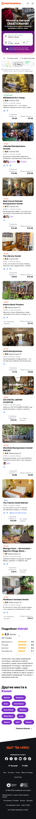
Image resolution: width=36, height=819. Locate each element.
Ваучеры (30, 800)
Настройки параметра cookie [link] (18, 810)
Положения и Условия (11, 800)
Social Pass (18, 777)
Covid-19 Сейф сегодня (19, 513)
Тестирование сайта (13, 805)
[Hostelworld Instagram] (15, 758)
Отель (5, 500)
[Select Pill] (28, 3)
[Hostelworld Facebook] (6, 758)
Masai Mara (8, 716)
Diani (6, 704)
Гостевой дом (8, 95)
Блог (4, 772)
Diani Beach (19, 704)
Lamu (21, 716)
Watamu (22, 710)
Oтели (18, 772)
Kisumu (29, 722)
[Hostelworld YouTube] (20, 758)
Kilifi (18, 722)
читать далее (29, 71)
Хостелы (11, 772)
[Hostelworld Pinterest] (24, 758)
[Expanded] (4, 58)
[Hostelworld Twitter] (11, 758)
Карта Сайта (26, 805)
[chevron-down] (19, 636)
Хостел (6, 143)
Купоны (22, 800)
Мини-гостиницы (27, 772)
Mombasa (20, 698)
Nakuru (7, 722)
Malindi (7, 698)
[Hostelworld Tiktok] (29, 758)
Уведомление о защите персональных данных (15, 796)
